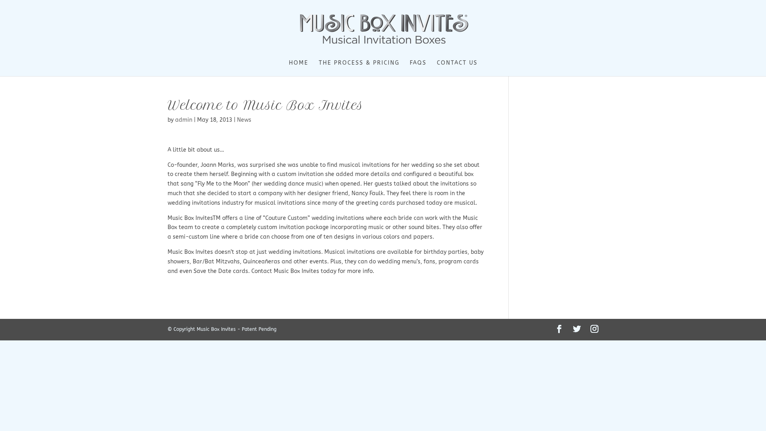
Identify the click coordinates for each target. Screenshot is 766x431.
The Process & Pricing (359, 63)
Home (298, 63)
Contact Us (457, 63)
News (244, 120)
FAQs (418, 63)
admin (183, 120)
